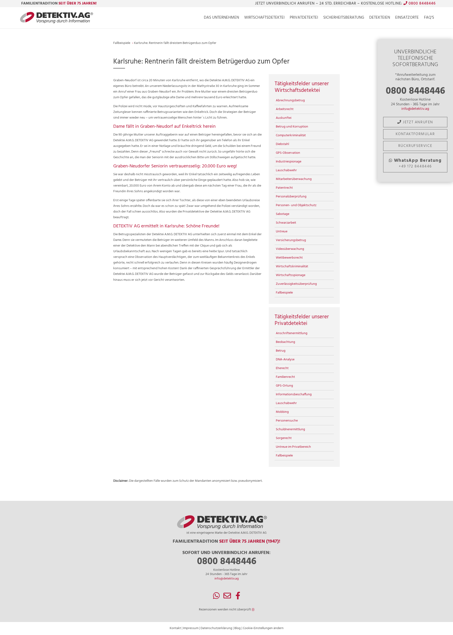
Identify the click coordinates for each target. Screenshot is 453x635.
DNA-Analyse (285, 359)
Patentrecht (284, 188)
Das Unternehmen (221, 18)
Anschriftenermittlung (291, 333)
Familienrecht (285, 377)
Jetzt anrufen (417, 122)
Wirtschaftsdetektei (264, 18)
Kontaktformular (415, 134)
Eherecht (282, 368)
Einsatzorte (407, 18)
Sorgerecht (284, 438)
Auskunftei (283, 118)
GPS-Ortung (284, 385)
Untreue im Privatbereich (293, 447)
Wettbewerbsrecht (289, 257)
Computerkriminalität (291, 135)
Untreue (281, 231)
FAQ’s (429, 18)
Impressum (190, 628)
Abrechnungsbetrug (290, 100)
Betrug (280, 351)
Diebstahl (282, 144)
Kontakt (175, 628)
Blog (237, 628)
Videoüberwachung (290, 249)
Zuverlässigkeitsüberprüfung (296, 284)
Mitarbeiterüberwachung (294, 179)
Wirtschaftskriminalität (292, 266)
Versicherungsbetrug (291, 240)
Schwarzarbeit (286, 223)
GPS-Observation (288, 153)
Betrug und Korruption (292, 126)
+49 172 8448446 (418, 163)
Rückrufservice (415, 146)
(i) (253, 609)
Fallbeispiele (284, 292)
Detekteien (379, 18)
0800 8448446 (421, 3)
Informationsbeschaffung (294, 394)
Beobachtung (285, 342)
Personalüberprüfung (291, 196)
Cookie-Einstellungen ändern (263, 628)
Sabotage (282, 214)
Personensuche (287, 420)
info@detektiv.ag (415, 109)
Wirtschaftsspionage (290, 275)
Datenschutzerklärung (216, 628)
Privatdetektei (304, 18)
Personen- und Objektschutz (296, 205)
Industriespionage (288, 161)
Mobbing (282, 412)
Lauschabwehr (286, 170)
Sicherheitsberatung (343, 18)
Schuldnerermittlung (290, 429)
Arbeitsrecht (285, 109)
